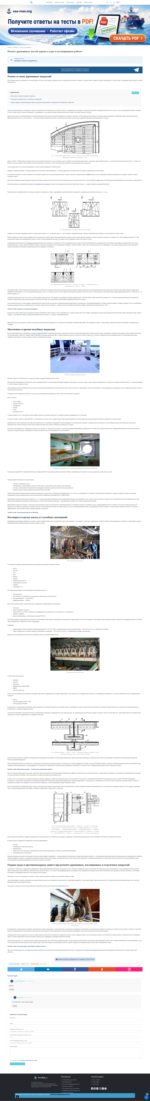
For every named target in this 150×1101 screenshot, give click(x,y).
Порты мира (95, 1082)
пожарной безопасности (98, 950)
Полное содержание (67, 1092)
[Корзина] (114, 2)
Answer (12, 989)
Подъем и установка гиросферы (27, 309)
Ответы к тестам (59, 2)
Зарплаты (79, 2)
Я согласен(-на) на (24, 1060)
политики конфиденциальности (60, 1094)
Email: (11, 1023)
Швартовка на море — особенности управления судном (34, 769)
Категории (49, 2)
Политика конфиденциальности (71, 1084)
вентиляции (35, 621)
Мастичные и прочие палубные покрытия (23, 96)
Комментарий (13, 1046)
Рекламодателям (67, 1082)
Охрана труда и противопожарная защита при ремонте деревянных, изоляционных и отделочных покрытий (42, 102)
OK (17, 1096)
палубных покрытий (37, 333)
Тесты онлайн (70, 2)
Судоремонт (15, 47)
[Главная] (31, 2)
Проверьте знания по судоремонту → (26, 60)
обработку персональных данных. (29, 1060)
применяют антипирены (43, 184)
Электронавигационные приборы (27, 512)
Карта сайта (95, 1084)
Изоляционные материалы (15, 521)
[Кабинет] (110, 2)
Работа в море (88, 2)
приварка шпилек (32, 243)
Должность (17, 1029)
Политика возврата (67, 1086)
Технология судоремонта (25, 47)
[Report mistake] (146, 1097)
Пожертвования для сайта (69, 1079)
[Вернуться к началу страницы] (147, 1094)
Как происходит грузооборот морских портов (31, 946)
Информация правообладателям (71, 1090)
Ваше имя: (12, 1017)
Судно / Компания (18, 1040)
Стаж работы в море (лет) (20, 1035)
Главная (9, 47)
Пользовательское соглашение (70, 1088)
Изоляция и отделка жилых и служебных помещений (26, 99)
